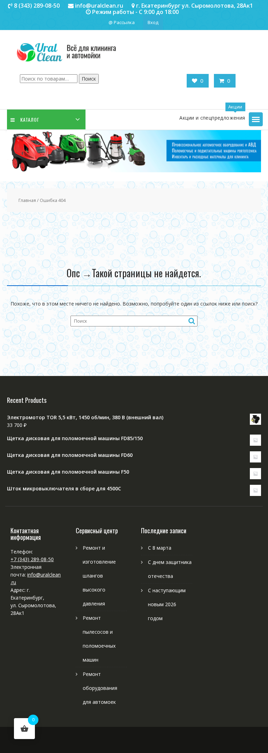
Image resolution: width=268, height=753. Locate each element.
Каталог (29, 119)
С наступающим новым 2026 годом (167, 604)
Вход (153, 22)
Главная (27, 200)
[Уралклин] (134, 170)
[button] (256, 119)
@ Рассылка (122, 22)
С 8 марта (159, 547)
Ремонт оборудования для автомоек (100, 688)
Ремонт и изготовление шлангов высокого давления (99, 575)
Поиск (89, 78)
